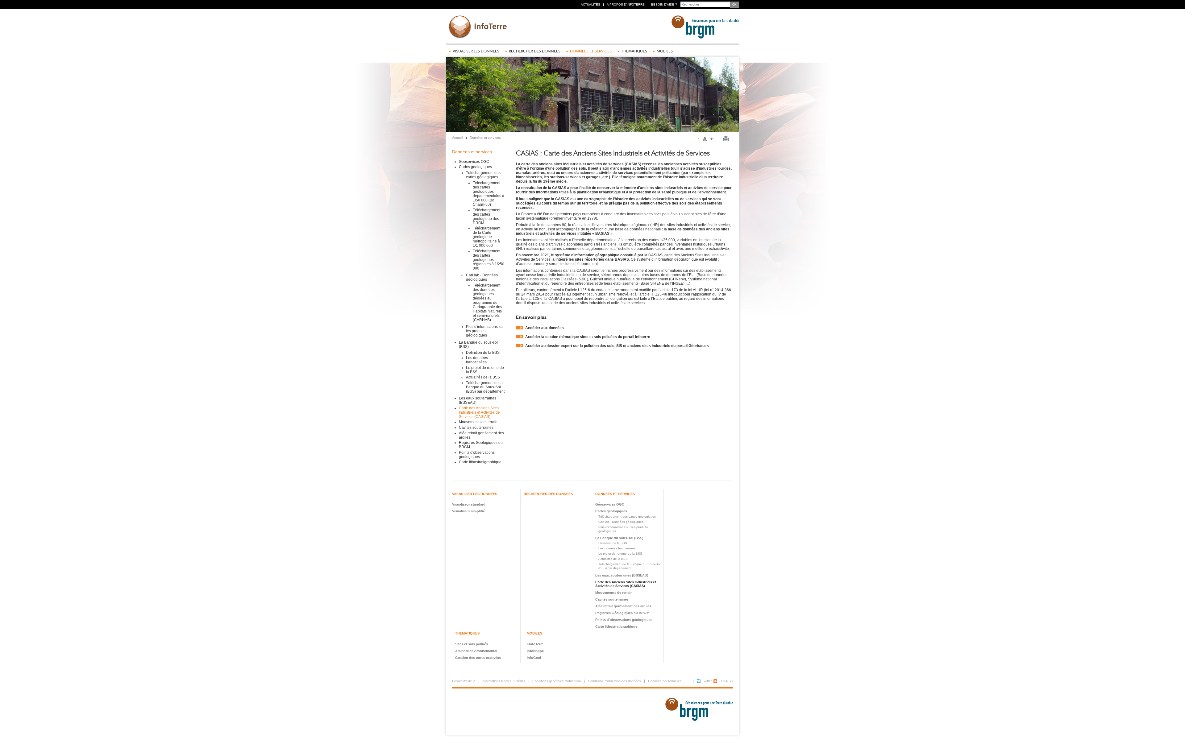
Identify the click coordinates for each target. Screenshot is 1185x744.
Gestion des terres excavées (478, 657)
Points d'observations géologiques (477, 454)
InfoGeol (534, 657)
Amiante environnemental (476, 651)
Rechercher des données (534, 51)
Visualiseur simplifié (468, 511)
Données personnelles (665, 681)
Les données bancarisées (477, 360)
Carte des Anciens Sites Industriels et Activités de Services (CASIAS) (479, 412)
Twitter (707, 681)
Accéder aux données (544, 328)
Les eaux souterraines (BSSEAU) (621, 575)
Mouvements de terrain (478, 422)
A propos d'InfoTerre (626, 4)
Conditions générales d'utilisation (556, 681)
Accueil (457, 137)
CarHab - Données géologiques (482, 277)
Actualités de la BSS (483, 377)
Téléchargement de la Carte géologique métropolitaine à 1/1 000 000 (486, 237)
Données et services (591, 51)
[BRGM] (697, 711)
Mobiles (665, 51)
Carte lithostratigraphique (480, 462)
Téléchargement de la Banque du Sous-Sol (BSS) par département (485, 387)
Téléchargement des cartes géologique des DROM (486, 216)
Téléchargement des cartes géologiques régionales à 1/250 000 (488, 260)
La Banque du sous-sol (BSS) (619, 538)
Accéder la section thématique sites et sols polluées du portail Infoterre (587, 337)
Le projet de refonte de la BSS (620, 553)
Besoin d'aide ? (664, 4)
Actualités (590, 4)
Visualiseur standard (468, 504)
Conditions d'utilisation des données (614, 681)
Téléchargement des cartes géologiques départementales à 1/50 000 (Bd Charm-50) (488, 194)
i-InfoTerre (535, 644)
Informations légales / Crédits (503, 681)
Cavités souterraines (476, 427)
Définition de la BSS (483, 352)
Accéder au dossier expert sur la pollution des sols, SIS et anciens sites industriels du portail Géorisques (617, 346)
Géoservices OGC (474, 161)
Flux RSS (726, 681)
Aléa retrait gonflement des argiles (623, 606)
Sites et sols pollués (471, 644)
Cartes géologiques (475, 167)
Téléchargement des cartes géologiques (483, 175)
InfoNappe (535, 651)
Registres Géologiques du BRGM (622, 613)
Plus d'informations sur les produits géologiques (485, 330)
